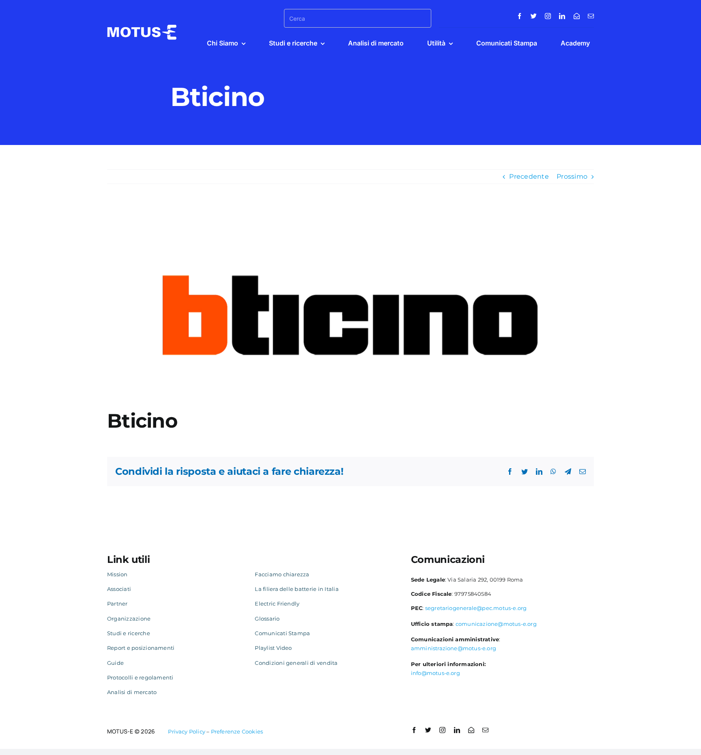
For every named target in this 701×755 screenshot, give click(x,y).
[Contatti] (577, 16)
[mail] (591, 16)
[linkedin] (562, 16)
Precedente (528, 176)
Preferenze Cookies (237, 731)
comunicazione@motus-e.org (496, 624)
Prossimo (572, 176)
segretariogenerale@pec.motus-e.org (476, 608)
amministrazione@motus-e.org (453, 648)
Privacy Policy (186, 731)
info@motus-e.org (435, 673)
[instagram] (548, 16)
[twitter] (534, 16)
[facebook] (519, 16)
